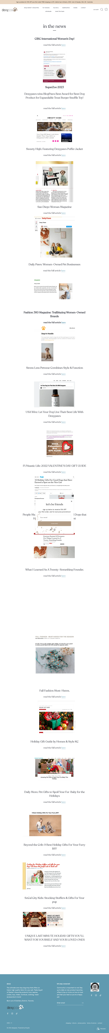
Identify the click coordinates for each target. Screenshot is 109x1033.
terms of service (91, 1023)
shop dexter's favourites (31, 7)
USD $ (8, 1023)
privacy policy (82, 1023)
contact (83, 7)
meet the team (59, 11)
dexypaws (14, 1028)
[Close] (71, 501)
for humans (46, 7)
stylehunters (66, 7)
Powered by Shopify (24, 1028)
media (75, 7)
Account (96, 9)
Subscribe (54, 523)
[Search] (102, 9)
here (63, 45)
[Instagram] (54, 529)
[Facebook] (51, 529)
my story (56, 7)
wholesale (48, 11)
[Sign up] (82, 1003)
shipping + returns (71, 1023)
